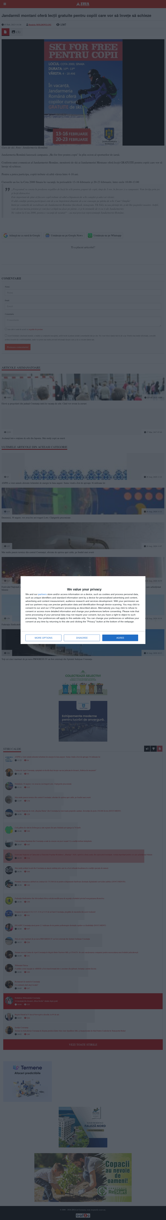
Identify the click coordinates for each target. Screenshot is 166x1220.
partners (42, 594)
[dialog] (83, 610)
